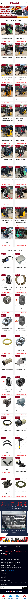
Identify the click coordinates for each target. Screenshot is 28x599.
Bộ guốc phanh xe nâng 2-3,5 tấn (21, 288)
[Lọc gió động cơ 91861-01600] (21, 422)
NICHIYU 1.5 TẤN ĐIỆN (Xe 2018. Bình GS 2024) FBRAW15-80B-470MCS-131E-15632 (7, 58)
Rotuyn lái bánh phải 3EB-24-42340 (21, 452)
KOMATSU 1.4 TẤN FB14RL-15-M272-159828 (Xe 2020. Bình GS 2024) (20, 221)
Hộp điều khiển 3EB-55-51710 (21, 267)
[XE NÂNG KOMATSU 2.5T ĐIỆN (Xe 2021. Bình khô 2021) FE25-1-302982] (7, 111)
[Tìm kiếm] (26, 3)
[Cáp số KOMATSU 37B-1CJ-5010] (7, 461)
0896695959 (19, 548)
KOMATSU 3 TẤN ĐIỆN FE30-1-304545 (20, 78)
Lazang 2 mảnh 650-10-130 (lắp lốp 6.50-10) (21, 349)
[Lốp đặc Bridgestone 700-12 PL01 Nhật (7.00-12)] (7, 280)
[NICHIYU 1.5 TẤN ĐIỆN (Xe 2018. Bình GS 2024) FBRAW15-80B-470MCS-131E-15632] (7, 49)
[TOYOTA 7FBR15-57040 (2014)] (7, 172)
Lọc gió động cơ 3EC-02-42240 (7, 369)
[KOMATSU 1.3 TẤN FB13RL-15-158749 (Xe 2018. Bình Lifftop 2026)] (7, 90)
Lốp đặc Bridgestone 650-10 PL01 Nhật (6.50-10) (7, 390)
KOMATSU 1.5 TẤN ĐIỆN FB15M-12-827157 (7, 78)
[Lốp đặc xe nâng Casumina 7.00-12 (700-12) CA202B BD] (21, 300)
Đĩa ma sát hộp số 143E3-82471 (20, 491)
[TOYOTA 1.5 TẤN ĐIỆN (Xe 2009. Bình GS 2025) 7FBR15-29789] (7, 29)
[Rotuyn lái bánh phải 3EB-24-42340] (21, 443)
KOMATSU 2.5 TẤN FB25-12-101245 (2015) (21, 119)
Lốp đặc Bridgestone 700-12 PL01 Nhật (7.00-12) (7, 288)
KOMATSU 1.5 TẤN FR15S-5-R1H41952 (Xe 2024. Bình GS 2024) (7, 140)
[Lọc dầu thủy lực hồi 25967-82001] (21, 402)
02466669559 (6, 548)
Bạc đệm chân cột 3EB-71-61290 (7, 452)
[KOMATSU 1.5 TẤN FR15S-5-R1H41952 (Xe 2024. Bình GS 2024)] (7, 131)
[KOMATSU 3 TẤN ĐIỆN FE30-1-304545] (21, 70)
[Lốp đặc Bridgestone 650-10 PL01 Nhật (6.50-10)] (7, 382)
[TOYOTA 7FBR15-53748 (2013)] (21, 172)
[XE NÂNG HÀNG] (14, 539)
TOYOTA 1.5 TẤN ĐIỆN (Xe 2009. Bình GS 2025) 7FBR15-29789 (7, 38)
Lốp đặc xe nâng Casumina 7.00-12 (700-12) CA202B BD (21, 309)
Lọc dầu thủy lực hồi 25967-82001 (21, 411)
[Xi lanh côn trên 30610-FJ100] (21, 463)
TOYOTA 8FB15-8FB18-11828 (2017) (7, 242)
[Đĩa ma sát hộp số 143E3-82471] (21, 484)
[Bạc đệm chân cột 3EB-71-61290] (7, 443)
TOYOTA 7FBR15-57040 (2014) (7, 179)
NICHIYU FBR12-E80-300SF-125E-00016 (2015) (21, 160)
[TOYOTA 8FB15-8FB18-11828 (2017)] (7, 233)
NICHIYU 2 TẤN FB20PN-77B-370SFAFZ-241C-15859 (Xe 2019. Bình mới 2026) (21, 140)
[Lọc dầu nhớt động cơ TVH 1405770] (21, 382)
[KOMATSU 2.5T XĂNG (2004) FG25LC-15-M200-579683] (21, 29)
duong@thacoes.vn (21, 551)
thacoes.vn (8, 568)
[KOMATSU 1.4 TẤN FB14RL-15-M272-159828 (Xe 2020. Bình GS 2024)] (21, 213)
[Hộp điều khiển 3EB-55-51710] (21, 259)
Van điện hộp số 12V (7, 267)
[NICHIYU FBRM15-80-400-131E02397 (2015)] (7, 192)
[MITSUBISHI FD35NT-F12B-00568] (21, 233)
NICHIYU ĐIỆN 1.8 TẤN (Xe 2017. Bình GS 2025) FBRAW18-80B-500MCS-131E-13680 (20, 201)
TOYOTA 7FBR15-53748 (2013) (20, 179)
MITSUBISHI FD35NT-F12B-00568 (21, 242)
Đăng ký (24, 587)
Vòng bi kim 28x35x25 (7, 308)
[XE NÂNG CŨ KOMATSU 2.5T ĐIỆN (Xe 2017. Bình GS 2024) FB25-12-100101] (21, 90)
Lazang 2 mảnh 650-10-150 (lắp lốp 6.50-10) (7, 329)
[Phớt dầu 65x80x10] (7, 341)
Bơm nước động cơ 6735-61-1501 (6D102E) (7, 411)
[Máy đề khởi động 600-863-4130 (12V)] (21, 361)
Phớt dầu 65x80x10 (7, 348)
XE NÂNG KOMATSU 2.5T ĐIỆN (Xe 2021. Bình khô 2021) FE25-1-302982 (7, 119)
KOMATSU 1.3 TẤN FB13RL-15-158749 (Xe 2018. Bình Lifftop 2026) (7, 99)
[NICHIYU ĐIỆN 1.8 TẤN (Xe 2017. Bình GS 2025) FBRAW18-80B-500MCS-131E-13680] (21, 192)
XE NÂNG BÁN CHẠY (13, 20)
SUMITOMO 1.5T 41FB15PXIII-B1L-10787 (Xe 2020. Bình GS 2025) (7, 160)
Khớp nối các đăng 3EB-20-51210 (7, 492)
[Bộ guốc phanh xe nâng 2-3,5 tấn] (21, 280)
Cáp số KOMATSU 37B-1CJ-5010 (7, 468)
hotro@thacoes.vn (7, 551)
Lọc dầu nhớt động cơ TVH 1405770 (20, 390)
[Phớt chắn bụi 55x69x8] (7, 422)
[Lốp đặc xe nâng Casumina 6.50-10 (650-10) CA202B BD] (21, 320)
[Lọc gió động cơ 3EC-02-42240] (7, 361)
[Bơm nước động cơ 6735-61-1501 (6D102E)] (7, 402)
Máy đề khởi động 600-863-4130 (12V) (21, 370)
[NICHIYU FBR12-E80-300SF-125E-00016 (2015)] (21, 151)
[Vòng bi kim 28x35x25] (7, 300)
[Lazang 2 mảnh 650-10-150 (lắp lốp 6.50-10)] (7, 320)
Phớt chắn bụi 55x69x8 (7, 430)
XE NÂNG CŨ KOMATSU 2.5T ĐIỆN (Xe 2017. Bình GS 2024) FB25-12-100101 (21, 99)
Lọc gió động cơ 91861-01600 (21, 430)
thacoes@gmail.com (9, 570)
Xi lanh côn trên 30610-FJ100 (21, 471)
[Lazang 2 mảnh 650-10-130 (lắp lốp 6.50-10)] (21, 341)
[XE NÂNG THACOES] (14, 3)
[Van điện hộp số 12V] (7, 259)
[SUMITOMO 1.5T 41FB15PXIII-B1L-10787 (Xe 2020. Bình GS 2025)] (7, 151)
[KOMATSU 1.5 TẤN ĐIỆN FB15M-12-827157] (7, 70)
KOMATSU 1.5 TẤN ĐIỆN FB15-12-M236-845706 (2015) (21, 58)
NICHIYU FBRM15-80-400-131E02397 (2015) (7, 201)
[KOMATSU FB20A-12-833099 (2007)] (7, 213)
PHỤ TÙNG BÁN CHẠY (14, 251)
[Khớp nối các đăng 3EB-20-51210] (7, 484)
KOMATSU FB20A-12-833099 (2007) (7, 221)
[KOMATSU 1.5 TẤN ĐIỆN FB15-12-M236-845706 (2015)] (21, 49)
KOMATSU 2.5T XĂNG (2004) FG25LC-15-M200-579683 (21, 38)
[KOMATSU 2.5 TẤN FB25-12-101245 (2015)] (21, 111)
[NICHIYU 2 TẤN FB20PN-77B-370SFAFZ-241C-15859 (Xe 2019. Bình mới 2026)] (21, 131)
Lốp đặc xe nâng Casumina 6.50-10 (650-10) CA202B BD (21, 329)
